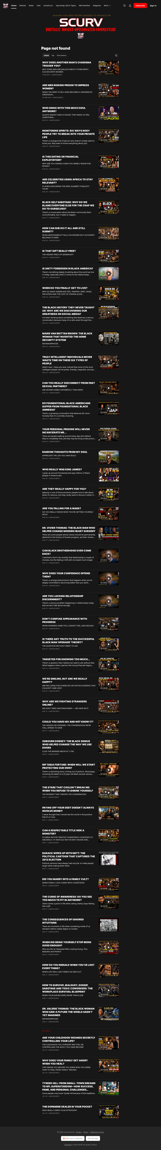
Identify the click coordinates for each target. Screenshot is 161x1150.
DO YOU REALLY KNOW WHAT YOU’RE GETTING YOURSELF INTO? (67, 513)
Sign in (153, 5)
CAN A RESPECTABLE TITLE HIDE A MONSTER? (63, 832)
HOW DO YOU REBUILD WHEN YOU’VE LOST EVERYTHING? (68, 967)
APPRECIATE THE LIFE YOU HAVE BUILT (59, 455)
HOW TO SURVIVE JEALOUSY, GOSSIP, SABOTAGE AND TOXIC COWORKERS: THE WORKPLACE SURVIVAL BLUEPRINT (67, 988)
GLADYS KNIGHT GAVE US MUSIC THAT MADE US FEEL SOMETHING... (66, 115)
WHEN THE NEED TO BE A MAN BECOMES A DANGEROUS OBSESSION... (67, 93)
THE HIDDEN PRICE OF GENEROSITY (57, 254)
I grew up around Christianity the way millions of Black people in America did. (66, 474)
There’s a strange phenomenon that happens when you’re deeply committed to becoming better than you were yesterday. (67, 581)
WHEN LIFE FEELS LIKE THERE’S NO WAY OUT (61, 971)
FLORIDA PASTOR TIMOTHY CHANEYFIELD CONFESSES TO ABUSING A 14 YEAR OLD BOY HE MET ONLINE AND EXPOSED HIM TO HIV (67, 838)
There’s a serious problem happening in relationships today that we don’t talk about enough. (68, 604)
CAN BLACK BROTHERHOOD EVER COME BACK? (66, 552)
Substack (68, 1144)
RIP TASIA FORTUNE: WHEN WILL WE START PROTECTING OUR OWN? (68, 766)
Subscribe (140, 5)
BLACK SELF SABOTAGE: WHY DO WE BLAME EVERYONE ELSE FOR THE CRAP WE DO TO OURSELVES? (68, 205)
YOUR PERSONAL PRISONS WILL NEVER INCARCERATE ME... (66, 431)
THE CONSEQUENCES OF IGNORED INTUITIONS (63, 921)
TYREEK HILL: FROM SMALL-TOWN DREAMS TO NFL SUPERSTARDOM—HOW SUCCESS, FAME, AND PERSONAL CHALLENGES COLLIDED (68, 1086)
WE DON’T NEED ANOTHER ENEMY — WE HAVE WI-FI (65, 708)
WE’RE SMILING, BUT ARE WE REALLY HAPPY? (64, 680)
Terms (85, 1132)
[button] (14, 6)
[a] (108, 67)
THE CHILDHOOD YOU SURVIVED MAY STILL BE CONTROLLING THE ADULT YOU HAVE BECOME (63, 1045)
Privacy (79, 1132)
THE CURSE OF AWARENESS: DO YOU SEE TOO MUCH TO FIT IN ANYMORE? (67, 898)
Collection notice (97, 1132)
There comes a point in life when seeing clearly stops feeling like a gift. (68, 904)
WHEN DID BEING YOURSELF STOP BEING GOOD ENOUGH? (66, 944)
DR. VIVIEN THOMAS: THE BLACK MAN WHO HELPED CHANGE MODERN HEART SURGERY (68, 529)
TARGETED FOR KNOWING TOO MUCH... (66, 659)
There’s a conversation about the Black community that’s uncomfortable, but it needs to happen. (66, 213)
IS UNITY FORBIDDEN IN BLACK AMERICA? (67, 268)
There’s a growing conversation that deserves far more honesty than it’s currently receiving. (66, 414)
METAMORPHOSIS (50, 343)
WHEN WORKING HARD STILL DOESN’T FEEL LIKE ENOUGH (68, 625)
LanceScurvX (56, 75)
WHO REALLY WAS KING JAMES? (62, 469)
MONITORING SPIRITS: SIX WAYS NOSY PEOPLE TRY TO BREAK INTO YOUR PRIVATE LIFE (68, 134)
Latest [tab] (46, 55)
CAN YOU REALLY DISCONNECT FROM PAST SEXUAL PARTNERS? (68, 385)
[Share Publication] (130, 5)
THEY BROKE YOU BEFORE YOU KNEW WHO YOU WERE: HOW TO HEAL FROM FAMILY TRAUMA (66, 1068)
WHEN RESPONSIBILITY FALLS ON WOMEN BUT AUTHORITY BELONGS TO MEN (68, 236)
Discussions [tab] (61, 55)
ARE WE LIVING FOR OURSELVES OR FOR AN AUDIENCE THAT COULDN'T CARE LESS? (69, 686)
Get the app (93, 1138)
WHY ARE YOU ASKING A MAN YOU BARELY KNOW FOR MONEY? (66, 164)
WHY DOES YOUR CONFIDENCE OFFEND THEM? (66, 575)
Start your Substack (74, 1138)
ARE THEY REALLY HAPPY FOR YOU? (64, 488)
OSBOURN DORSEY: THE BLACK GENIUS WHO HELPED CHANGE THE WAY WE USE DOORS (67, 744)
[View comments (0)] (60, 78)
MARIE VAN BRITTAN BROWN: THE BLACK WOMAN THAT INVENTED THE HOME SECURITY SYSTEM (67, 336)
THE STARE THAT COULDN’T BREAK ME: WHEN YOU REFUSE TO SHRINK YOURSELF (67, 789)
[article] (80, 70)
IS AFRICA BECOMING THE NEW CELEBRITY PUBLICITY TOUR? (65, 187)
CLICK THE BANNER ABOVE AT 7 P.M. (58, 751)
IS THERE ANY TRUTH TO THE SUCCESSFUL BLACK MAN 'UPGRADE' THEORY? (68, 641)
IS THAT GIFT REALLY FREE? (59, 251)
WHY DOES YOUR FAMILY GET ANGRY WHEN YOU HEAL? (65, 1062)
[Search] (124, 5)
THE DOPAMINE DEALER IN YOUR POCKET (67, 1106)
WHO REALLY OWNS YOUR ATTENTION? (59, 1110)
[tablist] (55, 55)
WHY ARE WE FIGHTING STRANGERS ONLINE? (64, 703)
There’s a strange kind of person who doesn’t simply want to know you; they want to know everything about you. (68, 141)
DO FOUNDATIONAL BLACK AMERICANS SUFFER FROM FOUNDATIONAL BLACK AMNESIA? (66, 406)
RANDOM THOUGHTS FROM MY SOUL (64, 452)
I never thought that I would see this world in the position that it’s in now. (67, 815)
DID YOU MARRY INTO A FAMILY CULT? (65, 879)
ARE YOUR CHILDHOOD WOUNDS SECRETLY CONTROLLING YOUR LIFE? (68, 1039)
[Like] (44, 78)
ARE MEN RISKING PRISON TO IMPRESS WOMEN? (65, 87)
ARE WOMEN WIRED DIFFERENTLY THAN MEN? (62, 389)
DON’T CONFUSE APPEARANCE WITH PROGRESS (64, 620)
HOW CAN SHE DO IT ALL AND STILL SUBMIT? (63, 230)
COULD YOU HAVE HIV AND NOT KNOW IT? (67, 721)
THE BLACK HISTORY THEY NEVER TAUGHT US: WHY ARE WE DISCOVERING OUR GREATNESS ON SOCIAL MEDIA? (68, 310)
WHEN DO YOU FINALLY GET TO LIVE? (64, 288)
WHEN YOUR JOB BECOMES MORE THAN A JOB (62, 995)
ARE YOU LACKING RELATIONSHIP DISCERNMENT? (62, 598)
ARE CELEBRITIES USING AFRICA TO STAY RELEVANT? (67, 181)
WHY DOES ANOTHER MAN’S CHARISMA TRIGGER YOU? (66, 64)
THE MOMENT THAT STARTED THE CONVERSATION (64, 794)
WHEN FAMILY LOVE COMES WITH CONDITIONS (63, 882)
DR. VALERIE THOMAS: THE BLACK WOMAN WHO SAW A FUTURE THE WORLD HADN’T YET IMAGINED (68, 1012)
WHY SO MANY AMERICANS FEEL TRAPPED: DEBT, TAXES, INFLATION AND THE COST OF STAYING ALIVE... (67, 292)
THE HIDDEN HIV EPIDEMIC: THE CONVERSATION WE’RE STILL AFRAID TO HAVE (66, 726)
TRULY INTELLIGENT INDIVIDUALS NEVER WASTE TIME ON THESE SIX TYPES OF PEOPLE (67, 360)
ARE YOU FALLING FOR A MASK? (61, 508)
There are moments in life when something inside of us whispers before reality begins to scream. (66, 927)
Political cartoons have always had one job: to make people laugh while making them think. (67, 864)
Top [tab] (52, 55)
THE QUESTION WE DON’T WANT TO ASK (60, 646)
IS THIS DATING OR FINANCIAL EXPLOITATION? (60, 158)
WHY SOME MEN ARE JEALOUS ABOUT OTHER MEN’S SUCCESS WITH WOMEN (65, 70)
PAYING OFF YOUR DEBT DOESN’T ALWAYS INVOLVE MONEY (68, 809)
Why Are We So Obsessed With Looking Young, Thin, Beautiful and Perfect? (65, 950)
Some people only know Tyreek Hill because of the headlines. (68, 1093)
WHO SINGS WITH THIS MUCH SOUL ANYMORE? (64, 110)
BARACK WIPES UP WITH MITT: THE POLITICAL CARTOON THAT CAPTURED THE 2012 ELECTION (68, 856)
